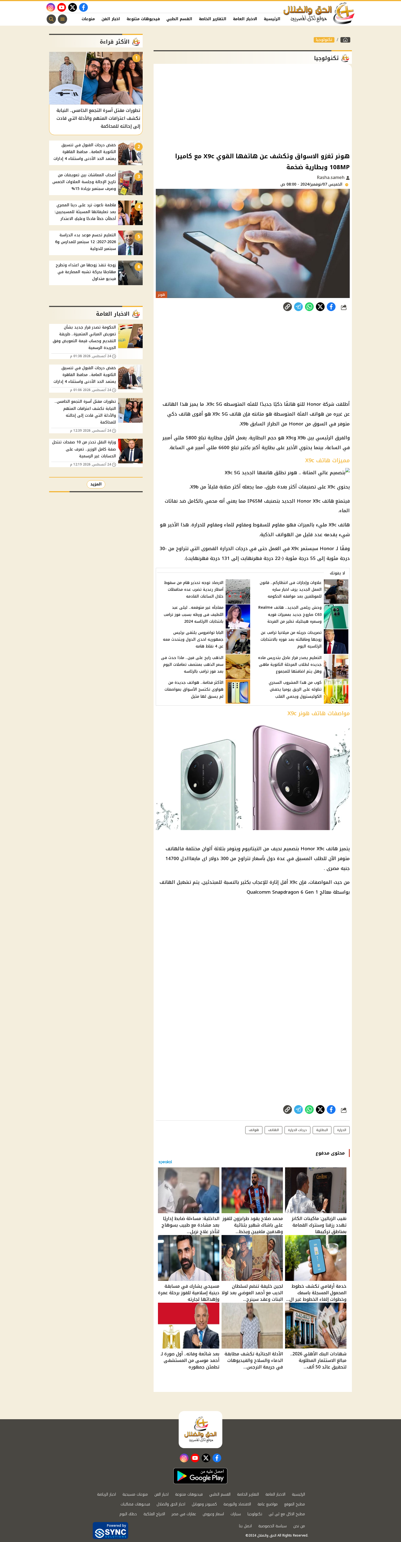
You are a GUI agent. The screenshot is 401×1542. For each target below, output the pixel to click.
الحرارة (341, 1130)
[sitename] (200, 1429)
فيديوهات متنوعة (143, 19)
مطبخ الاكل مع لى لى (287, 1514)
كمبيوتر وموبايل (204, 1504)
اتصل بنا (245, 1526)
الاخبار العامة (245, 19)
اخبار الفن (110, 19)
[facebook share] (331, 306)
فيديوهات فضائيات (135, 1504)
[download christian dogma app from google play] (200, 1476)
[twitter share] (320, 306)
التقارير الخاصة (212, 19)
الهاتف (273, 1130)
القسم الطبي (179, 19)
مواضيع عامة (268, 1504)
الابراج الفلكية (154, 1514)
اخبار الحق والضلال (171, 1504)
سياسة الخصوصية (272, 1526)
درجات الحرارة (297, 1130)
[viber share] (298, 306)
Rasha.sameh (331, 177)
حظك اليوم (128, 1514)
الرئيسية (272, 19)
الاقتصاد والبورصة (237, 1504)
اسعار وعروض (213, 1514)
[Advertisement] (253, 107)
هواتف (254, 1130)
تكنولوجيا (324, 40)
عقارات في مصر (184, 1514)
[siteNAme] (319, 13)
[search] (51, 19)
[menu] (62, 19)
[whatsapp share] (309, 306)
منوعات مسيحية (135, 1494)
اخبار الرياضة (106, 1494)
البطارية (322, 1130)
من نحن (299, 1526)
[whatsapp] (287, 306)
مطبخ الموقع (294, 1504)
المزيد (96, 484)
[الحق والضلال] (345, 40)
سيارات (236, 1514)
